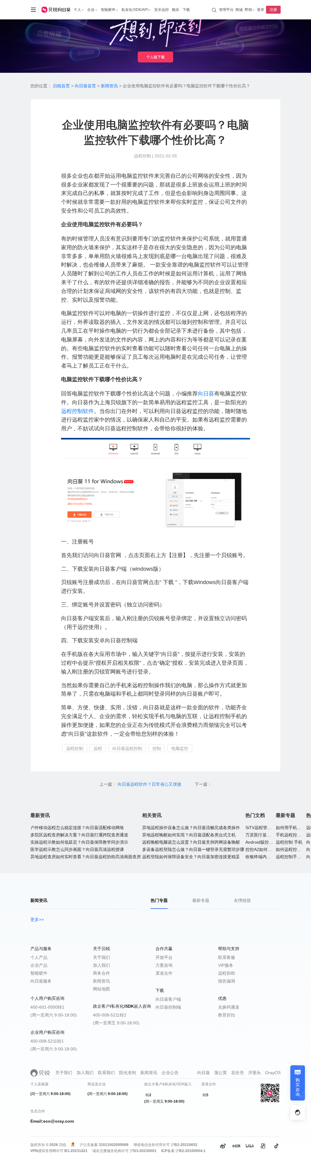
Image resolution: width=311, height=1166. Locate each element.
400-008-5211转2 (109, 1015)
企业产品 (38, 965)
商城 (239, 10)
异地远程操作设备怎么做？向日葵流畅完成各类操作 (191, 827)
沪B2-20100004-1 (191, 1151)
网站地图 (101, 988)
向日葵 (206, 394)
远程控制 (74, 748)
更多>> (37, 919)
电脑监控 (179, 748)
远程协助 (226, 973)
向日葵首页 (85, 85)
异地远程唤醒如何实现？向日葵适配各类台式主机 (189, 834)
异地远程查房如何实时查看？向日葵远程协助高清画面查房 (85, 856)
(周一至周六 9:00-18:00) (53, 1015)
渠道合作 (164, 973)
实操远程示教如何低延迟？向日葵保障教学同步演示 (79, 842)
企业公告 (170, 1072)
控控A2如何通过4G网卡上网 (272, 849)
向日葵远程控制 (127, 748)
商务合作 (101, 973)
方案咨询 (164, 965)
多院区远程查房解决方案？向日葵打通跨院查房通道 (79, 834)
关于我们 (101, 957)
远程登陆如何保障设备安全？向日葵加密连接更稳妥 (191, 856)
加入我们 (101, 965)
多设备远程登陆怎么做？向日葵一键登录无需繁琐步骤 (193, 849)
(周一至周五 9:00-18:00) (116, 1022)
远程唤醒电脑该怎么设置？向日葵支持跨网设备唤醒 (191, 842)
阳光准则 (127, 1072)
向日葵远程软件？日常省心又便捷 (150, 784)
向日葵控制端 (168, 1007)
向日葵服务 (41, 981)
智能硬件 (38, 973)
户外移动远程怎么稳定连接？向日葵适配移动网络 (77, 827)
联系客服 (226, 957)
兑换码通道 (228, 1007)
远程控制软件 (77, 411)
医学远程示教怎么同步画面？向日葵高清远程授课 (77, 849)
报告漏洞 (226, 981)
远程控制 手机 (289, 842)
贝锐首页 (61, 85)
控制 (156, 748)
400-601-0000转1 (47, 1007)
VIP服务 (225, 965)
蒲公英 (220, 1072)
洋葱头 (254, 1072)
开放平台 (164, 957)
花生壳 (237, 1072)
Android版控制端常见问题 (269, 842)
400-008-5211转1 (47, 1041)
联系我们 (106, 1072)
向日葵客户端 (168, 999)
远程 (98, 748)
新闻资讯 (109, 85)
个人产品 (38, 957)
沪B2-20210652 (184, 1145)
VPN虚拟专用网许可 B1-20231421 (58, 1151)
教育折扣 (226, 1015)
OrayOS (273, 1072)
